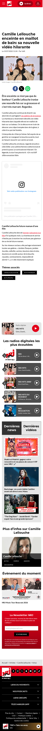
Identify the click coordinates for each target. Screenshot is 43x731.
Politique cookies (24, 716)
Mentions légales (31, 713)
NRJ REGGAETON (24, 409)
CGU (14, 716)
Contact (20, 713)
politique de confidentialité (12, 645)
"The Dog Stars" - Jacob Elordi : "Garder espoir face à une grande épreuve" (21, 517)
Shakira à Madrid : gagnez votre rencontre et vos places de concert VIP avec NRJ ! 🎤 (20, 461)
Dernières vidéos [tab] (31, 428)
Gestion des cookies (21, 721)
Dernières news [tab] (12, 428)
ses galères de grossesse (31, 116)
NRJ (20, 354)
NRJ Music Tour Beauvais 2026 (15, 602)
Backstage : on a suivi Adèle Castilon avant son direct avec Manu (19, 490)
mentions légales (30, 643)
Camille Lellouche (12, 556)
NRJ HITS (20, 328)
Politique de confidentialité (16, 718)
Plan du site (9, 713)
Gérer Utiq (33, 718)
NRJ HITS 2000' (24, 382)
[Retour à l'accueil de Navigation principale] (9, 3)
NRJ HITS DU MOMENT (24, 395)
